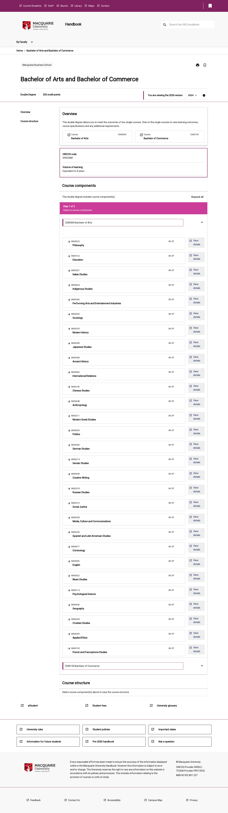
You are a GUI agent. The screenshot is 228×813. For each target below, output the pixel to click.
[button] (123, 243)
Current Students (32, 5)
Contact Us (74, 800)
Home (20, 50)
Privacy (194, 800)
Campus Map (155, 800)
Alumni (64, 5)
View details (195, 242)
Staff (51, 5)
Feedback (35, 800)
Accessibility (114, 800)
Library (78, 5)
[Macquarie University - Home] (38, 26)
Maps (91, 5)
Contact (105, 5)
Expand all (197, 196)
